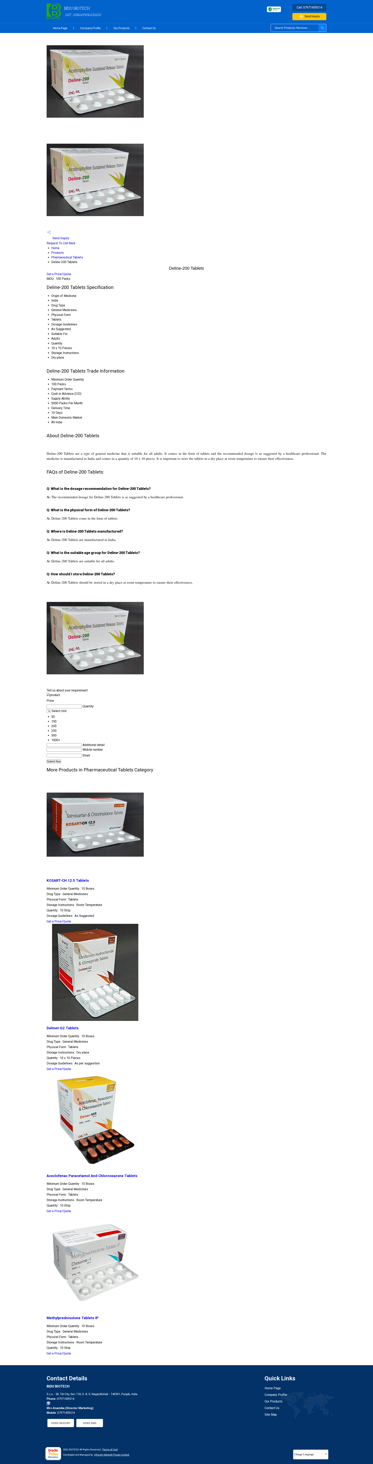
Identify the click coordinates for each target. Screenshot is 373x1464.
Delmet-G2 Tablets (62, 1028)
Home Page (60, 28)
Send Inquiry (312, 16)
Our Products (121, 28)
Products (57, 253)
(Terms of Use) (110, 1449)
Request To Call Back (61, 243)
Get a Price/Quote (59, 274)
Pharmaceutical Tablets (67, 257)
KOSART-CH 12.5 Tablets (68, 880)
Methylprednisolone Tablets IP (72, 1318)
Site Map (271, 1414)
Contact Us (149, 28)
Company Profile (90, 28)
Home (55, 248)
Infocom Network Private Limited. (112, 1455)
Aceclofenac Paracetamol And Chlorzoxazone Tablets (92, 1176)
